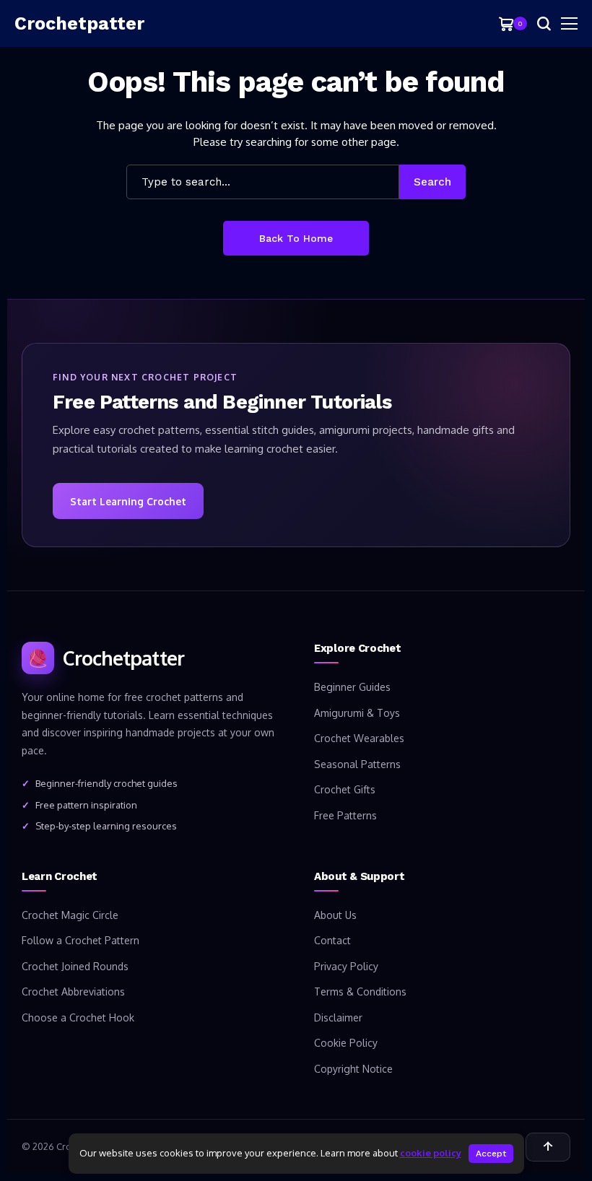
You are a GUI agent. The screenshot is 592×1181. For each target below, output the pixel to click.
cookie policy (430, 1153)
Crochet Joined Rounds (75, 966)
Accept (491, 1154)
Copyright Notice (353, 1069)
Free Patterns (345, 815)
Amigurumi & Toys (357, 713)
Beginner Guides (352, 687)
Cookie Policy (346, 1043)
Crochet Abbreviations (73, 991)
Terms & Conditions (360, 991)
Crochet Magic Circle (70, 915)
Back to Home (296, 238)
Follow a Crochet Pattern (80, 940)
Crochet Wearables (359, 738)
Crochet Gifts (344, 789)
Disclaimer (338, 1017)
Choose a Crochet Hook (78, 1017)
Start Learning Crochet (128, 501)
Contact (332, 940)
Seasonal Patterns (357, 764)
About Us (335, 915)
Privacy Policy (346, 966)
